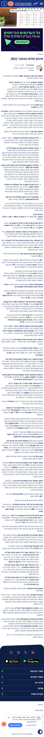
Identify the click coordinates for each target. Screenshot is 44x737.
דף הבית (37, 11)
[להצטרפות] (22, 39)
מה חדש (31, 11)
